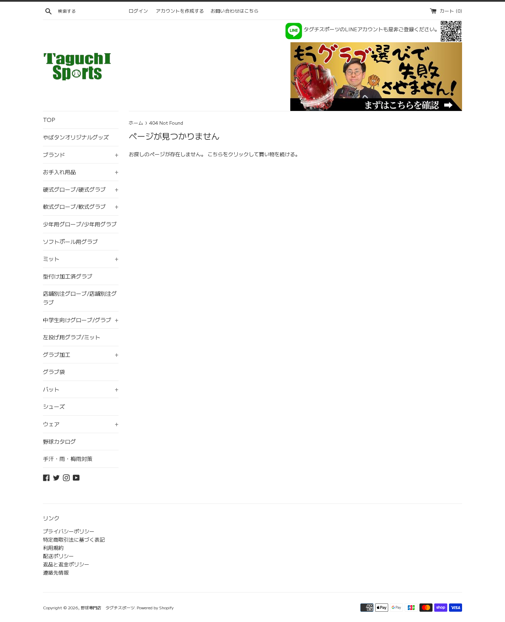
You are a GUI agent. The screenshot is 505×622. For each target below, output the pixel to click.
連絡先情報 (56, 572)
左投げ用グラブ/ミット (71, 337)
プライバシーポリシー (68, 531)
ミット (81, 259)
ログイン (138, 10)
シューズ (54, 406)
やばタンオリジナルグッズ (76, 137)
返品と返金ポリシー (66, 564)
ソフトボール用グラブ (70, 241)
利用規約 (53, 547)
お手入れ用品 (81, 172)
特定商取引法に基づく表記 (74, 539)
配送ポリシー (58, 555)
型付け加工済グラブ (67, 276)
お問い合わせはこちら (235, 10)
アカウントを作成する (180, 10)
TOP (49, 119)
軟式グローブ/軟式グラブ (81, 206)
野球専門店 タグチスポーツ (108, 607)
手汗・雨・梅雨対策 (67, 458)
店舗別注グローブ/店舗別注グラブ (80, 297)
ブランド (81, 154)
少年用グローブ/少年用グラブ (80, 224)
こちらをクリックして (233, 154)
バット (81, 389)
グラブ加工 (81, 354)
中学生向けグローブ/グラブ (81, 320)
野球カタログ (59, 441)
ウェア (81, 424)
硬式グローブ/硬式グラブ (81, 189)
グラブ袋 (54, 371)
